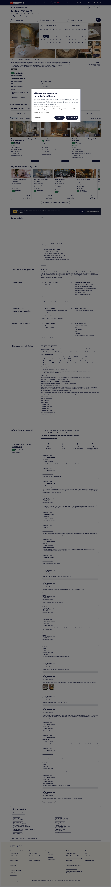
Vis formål (38, 117)
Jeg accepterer (72, 117)
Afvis (59, 117)
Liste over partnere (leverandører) (41, 112)
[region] (56, 105)
